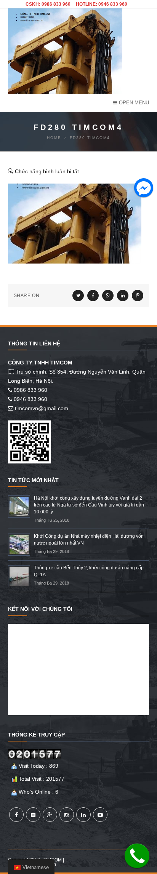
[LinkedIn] (83, 814)
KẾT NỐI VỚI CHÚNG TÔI (40, 609)
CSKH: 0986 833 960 (48, 4)
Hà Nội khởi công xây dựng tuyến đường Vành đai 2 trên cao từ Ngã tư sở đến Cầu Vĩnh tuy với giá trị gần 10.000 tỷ (89, 504)
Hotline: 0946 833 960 (101, 4)
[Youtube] (100, 814)
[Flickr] (33, 814)
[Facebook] (16, 814)
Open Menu (134, 102)
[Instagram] (66, 814)
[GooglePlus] (50, 814)
